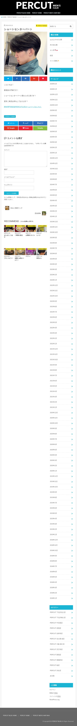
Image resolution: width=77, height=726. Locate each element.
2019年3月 (53, 524)
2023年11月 (54, 227)
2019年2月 (53, 529)
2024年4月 (53, 200)
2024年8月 (53, 179)
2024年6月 (53, 190)
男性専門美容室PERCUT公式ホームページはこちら (22, 107)
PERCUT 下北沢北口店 (58, 612)
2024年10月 (54, 169)
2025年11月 (54, 100)
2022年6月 (53, 317)
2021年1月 (53, 407)
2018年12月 (54, 540)
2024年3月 (53, 206)
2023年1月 (53, 280)
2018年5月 (53, 577)
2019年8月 (53, 497)
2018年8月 (53, 561)
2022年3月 (53, 333)
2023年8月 (53, 243)
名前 (6, 169)
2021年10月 (54, 359)
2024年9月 (53, 174)
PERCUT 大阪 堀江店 (57, 644)
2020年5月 (53, 450)
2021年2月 (53, 402)
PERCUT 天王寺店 (56, 649)
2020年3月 (53, 460)
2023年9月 (53, 237)
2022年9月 (53, 301)
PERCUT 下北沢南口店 (58, 617)
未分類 (52, 676)
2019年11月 (54, 481)
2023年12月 (54, 221)
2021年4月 (53, 391)
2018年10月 (54, 550)
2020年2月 (53, 465)
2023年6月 (53, 253)
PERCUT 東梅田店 (56, 660)
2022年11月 (54, 290)
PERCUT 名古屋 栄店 (57, 639)
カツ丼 (52, 50)
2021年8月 (53, 370)
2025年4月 (53, 137)
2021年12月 (54, 349)
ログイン (53, 689)
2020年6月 (53, 444)
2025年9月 (53, 110)
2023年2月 (53, 274)
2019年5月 (53, 513)
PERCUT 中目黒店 (56, 623)
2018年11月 (54, 545)
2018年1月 (53, 598)
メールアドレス (9, 177)
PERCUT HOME (37, 13)
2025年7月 (53, 121)
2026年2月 (53, 84)
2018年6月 (53, 571)
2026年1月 (53, 89)
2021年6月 (53, 381)
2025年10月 (54, 105)
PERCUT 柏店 (55, 665)
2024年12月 (54, 158)
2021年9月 (53, 365)
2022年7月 (53, 312)
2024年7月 (53, 184)
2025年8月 (53, 115)
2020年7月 (53, 439)
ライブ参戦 (53, 61)
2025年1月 (53, 153)
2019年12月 (54, 476)
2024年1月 (53, 216)
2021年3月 (53, 396)
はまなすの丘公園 (56, 39)
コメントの (55, 696)
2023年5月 (53, 259)
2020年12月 (54, 412)
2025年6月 (53, 126)
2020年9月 (53, 428)
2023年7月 (53, 248)
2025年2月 (53, 147)
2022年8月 (53, 306)
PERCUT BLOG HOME (23, 13)
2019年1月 (53, 534)
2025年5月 (53, 131)
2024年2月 (53, 211)
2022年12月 (54, 285)
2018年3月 (53, 587)
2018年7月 (53, 566)
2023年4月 (53, 264)
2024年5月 (53, 195)
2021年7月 (53, 375)
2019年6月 (53, 508)
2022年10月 (54, 296)
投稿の (54, 693)
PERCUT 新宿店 (10, 116)
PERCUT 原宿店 (55, 628)
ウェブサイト (8, 185)
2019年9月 (53, 492)
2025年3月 (53, 142)
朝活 (51, 55)
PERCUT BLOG (57, 721)
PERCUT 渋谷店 (55, 670)
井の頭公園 (53, 45)
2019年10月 (54, 487)
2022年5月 (53, 322)
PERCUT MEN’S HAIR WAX (52, 13)
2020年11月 (54, 418)
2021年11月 (54, 354)
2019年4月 (53, 518)
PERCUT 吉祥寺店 (56, 633)
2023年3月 (53, 269)
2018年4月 (53, 582)
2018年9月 (53, 556)
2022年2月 (53, 338)
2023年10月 (54, 232)
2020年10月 (54, 423)
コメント (7, 150)
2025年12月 (54, 94)
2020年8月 (53, 434)
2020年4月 (53, 455)
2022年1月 (53, 343)
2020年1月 (53, 471)
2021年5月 (53, 386)
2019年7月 (53, 503)
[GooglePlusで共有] (34, 78)
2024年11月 (54, 163)
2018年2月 (53, 593)
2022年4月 (53, 328)
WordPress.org (54, 699)
